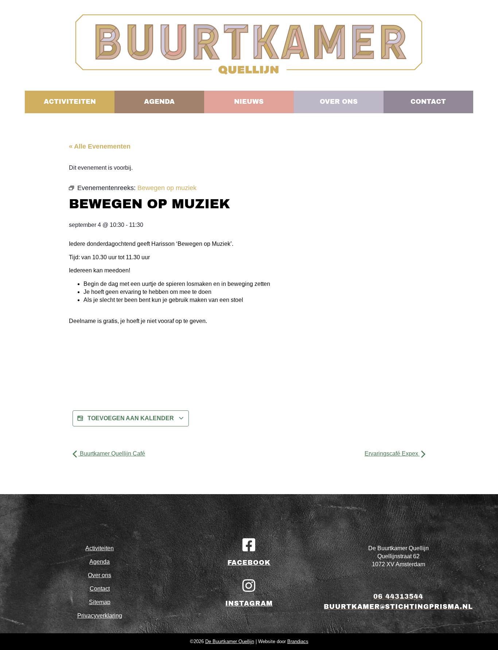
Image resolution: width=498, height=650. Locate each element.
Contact (100, 589)
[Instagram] (249, 585)
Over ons (99, 575)
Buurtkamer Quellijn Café (111, 453)
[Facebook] (249, 544)
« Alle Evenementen (100, 146)
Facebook (249, 562)
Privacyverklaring (99, 615)
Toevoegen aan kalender (130, 418)
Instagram (249, 603)
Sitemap (99, 602)
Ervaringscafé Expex (392, 453)
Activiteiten (99, 548)
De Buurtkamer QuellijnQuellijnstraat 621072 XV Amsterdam (398, 556)
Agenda (99, 562)
